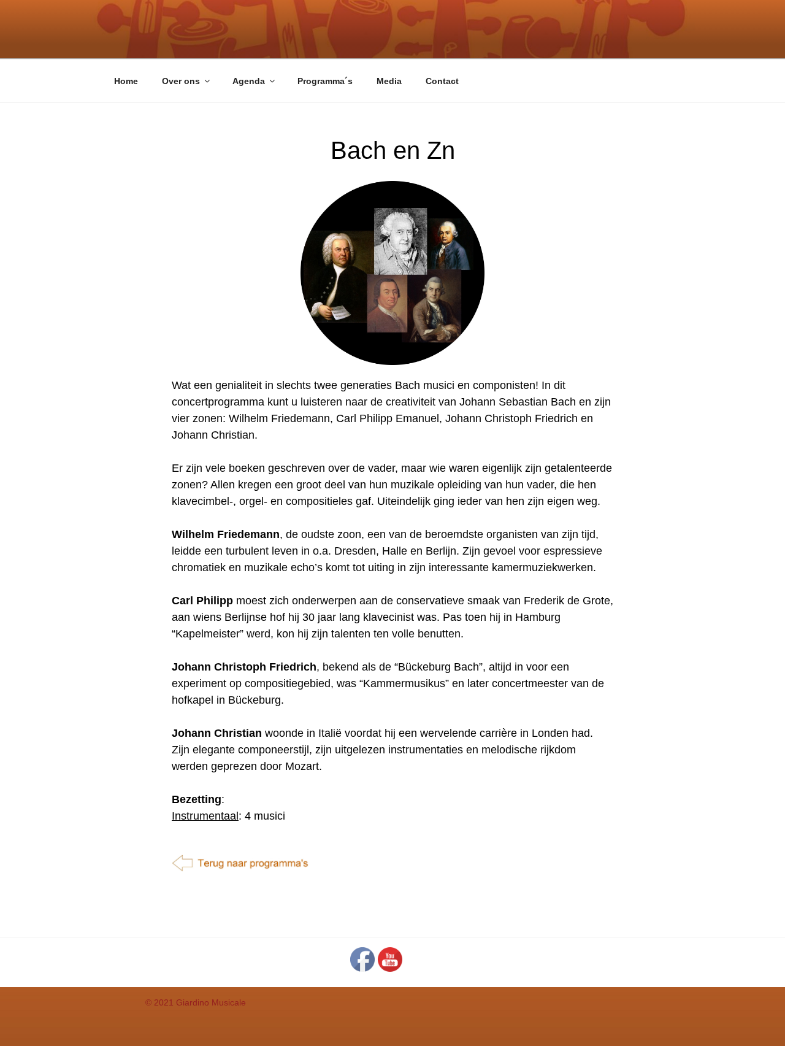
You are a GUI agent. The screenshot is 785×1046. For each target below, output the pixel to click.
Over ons (181, 81)
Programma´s (325, 81)
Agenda (248, 81)
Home (126, 81)
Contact (442, 81)
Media (389, 81)
